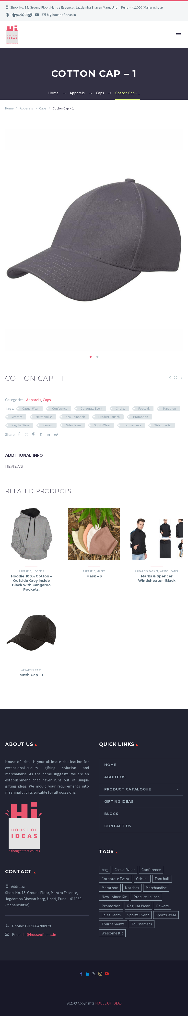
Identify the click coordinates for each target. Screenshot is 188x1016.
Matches (17, 417)
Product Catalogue (127, 789)
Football (144, 408)
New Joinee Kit (75, 417)
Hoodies (38, 571)
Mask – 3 (94, 576)
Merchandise (44, 417)
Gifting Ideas (119, 801)
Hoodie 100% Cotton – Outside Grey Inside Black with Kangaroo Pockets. (31, 583)
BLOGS (111, 814)
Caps (43, 108)
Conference (59, 408)
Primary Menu (178, 34)
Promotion (140, 417)
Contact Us (117, 826)
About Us (115, 777)
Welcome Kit (162, 425)
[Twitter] (22, 15)
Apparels (26, 108)
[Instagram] (29, 15)
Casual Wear (30, 408)
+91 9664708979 (37, 925)
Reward (48, 425)
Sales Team (73, 425)
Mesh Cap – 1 (31, 675)
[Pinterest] (33, 434)
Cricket (120, 408)
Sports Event (138, 914)
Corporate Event (91, 408)
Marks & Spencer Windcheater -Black (157, 578)
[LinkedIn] (15, 15)
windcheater (169, 571)
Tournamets (141, 923)
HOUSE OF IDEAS (108, 1003)
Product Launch (109, 417)
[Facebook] (7, 15)
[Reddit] (55, 434)
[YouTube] (37, 15)
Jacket (153, 571)
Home (9, 108)
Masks (101, 571)
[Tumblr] (41, 434)
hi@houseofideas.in (39, 934)
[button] (90, 356)
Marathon (169, 408)
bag (105, 869)
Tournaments (132, 425)
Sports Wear (102, 425)
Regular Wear (20, 425)
